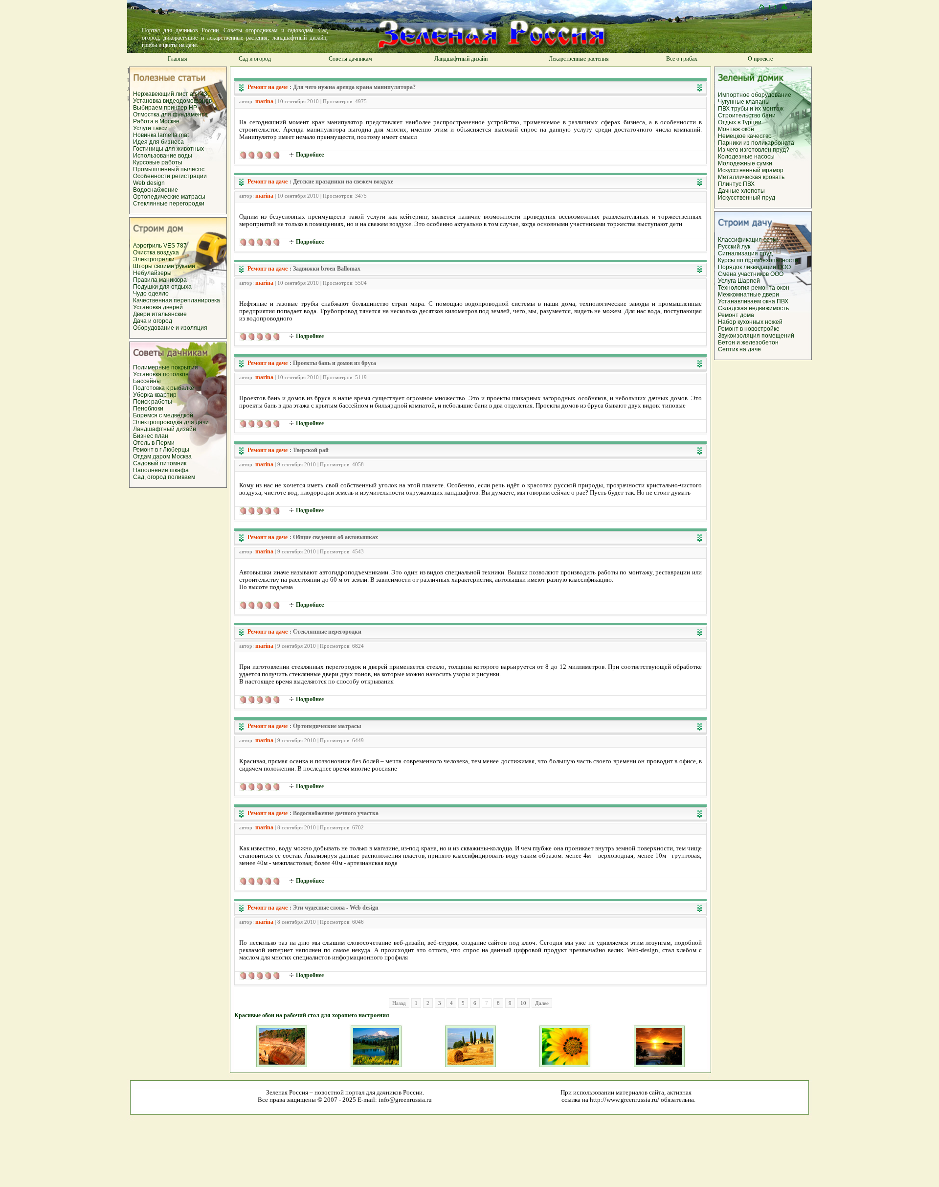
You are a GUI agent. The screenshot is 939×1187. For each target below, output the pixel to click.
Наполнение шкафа (161, 470)
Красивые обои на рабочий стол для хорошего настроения (311, 1015)
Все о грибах (681, 58)
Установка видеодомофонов (172, 100)
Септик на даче (739, 349)
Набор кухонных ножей (750, 322)
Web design (149, 183)
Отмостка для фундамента (170, 114)
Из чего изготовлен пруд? (753, 149)
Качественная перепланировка (176, 300)
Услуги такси (150, 128)
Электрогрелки (154, 259)
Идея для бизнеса (158, 141)
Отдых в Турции (739, 122)
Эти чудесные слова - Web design (336, 907)
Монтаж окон (736, 129)
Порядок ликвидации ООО (754, 267)
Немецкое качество (745, 136)
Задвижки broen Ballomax (326, 268)
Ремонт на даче (267, 87)
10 (523, 1003)
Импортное (734, 94)
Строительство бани (747, 115)
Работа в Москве (156, 121)
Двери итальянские (160, 314)
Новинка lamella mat (161, 135)
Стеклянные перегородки (168, 203)
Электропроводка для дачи (171, 422)
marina (264, 101)
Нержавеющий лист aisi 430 (172, 94)
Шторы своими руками (164, 266)
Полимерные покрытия (165, 367)
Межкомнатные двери (748, 294)
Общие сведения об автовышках (335, 537)
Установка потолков (160, 374)
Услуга (728, 280)
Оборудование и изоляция (170, 327)
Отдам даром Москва (162, 456)
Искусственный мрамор (750, 170)
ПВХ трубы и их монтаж (750, 108)
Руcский (729, 246)
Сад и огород (255, 58)
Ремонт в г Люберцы (161, 449)
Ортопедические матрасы (169, 196)
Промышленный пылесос (168, 169)
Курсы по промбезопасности (758, 260)
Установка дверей (158, 307)
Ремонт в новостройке (749, 328)
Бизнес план (150, 436)
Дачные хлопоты (741, 190)
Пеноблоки (148, 408)
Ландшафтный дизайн (461, 58)
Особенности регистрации (170, 176)
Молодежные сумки (745, 163)
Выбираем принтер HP (165, 107)
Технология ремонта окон (753, 287)
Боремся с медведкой (163, 415)
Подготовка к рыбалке (163, 388)
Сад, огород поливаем (164, 477)
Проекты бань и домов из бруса (334, 363)
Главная (177, 58)
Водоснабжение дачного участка (336, 813)
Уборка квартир (155, 394)
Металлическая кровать (751, 177)
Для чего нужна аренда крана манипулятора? (354, 87)
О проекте (760, 58)
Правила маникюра (160, 279)
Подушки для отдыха (162, 286)
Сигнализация (738, 253)
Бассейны (147, 381)
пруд (765, 253)
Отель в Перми (154, 442)
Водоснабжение (155, 189)
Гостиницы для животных (168, 148)
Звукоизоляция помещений (756, 335)
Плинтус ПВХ (736, 184)
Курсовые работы (157, 162)
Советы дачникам (350, 58)
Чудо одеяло (151, 293)
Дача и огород (152, 321)
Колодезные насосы (746, 156)
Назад (399, 1003)
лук (745, 246)
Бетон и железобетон (748, 342)
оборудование (771, 94)
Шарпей (749, 280)
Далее (542, 1003)
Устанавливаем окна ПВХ (753, 301)
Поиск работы (152, 401)
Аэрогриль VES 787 (160, 245)
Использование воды (162, 155)
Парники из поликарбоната (756, 142)
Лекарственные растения (579, 58)
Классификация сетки (748, 239)
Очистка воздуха (156, 252)
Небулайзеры (152, 273)
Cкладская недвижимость (753, 308)
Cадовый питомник (159, 463)
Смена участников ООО (750, 274)
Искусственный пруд (746, 197)
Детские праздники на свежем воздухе (343, 181)
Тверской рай (311, 450)
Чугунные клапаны (744, 101)
